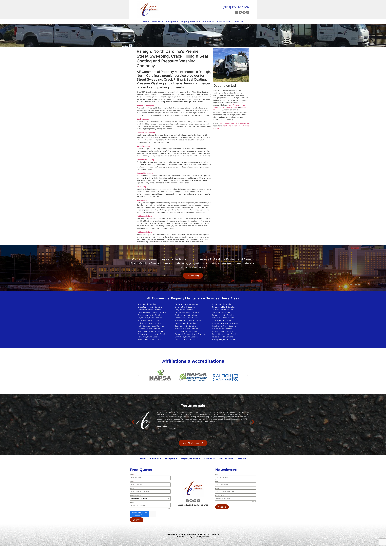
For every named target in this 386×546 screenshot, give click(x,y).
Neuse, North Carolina (222, 329)
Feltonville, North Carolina (224, 318)
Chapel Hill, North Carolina (187, 312)
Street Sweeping (143, 146)
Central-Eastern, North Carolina (152, 312)
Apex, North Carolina (147, 304)
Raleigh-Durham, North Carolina (152, 334)
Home (146, 21)
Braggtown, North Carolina (150, 307)
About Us (156, 21)
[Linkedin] (244, 12)
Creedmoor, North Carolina (150, 315)
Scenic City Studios (201, 537)
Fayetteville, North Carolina (150, 318)
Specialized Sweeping (145, 160)
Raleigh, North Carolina (222, 331)
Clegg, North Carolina (222, 312)
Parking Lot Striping (144, 216)
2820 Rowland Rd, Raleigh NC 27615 (193, 505)
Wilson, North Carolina (185, 339)
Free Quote (226, 126)
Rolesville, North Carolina (149, 337)
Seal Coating (142, 200)
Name (132, 474)
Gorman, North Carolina (186, 323)
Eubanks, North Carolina (223, 315)
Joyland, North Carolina (185, 326)
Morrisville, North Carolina (186, 329)
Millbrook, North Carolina (149, 329)
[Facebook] (236, 12)
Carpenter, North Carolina (149, 310)
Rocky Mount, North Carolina (225, 334)
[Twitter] (240, 12)
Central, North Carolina (222, 310)
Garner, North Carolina (222, 320)
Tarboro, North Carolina (222, 337)
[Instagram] (247, 12)
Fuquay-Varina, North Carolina (188, 320)
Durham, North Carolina (186, 315)
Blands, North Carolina (222, 304)
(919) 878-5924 (235, 7)
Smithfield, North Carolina (186, 337)
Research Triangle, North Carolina (190, 334)
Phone (132, 488)
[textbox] (148, 498)
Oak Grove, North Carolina (187, 331)
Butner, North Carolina (185, 307)
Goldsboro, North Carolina (149, 323)
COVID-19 (238, 21)
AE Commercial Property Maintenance (234, 123)
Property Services (189, 21)
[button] (139, 375)
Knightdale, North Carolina (224, 326)
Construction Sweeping (146, 133)
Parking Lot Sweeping (145, 105)
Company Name (220, 495)
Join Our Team (224, 21)
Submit (136, 520)
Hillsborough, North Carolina (225, 323)
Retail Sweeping (143, 119)
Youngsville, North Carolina (224, 339)
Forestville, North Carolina (149, 320)
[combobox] (150, 498)
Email (132, 481)
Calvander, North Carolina (224, 307)
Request (132, 502)
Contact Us (208, 21)
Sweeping (171, 21)
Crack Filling (141, 187)
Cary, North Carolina (184, 310)
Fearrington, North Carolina (187, 318)
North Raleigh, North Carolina (151, 331)
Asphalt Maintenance (145, 173)
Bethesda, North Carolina (186, 304)
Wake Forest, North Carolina (150, 339)
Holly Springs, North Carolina (151, 326)
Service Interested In (136, 495)
